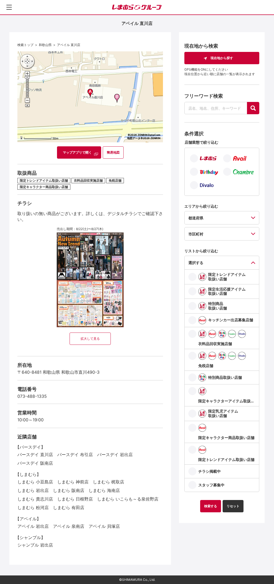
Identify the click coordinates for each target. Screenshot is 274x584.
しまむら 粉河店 (33, 507)
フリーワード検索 (203, 96)
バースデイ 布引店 (75, 454)
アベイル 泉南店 (68, 526)
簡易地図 (113, 152)
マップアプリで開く (77, 152)
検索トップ (25, 45)
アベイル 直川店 (68, 45)
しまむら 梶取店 (108, 481)
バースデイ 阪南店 (35, 463)
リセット (233, 506)
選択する (195, 262)
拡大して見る (90, 339)
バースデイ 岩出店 (115, 454)
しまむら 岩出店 (33, 490)
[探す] (253, 108)
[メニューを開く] (9, 7)
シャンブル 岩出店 (35, 545)
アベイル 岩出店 (33, 526)
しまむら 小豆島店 (35, 481)
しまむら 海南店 (104, 490)
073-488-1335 (32, 396)
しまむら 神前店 (73, 481)
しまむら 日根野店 (75, 499)
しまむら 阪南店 (68, 490)
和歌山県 (45, 45)
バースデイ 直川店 (35, 454)
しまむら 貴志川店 (35, 499)
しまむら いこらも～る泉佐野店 (127, 499)
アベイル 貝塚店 (104, 526)
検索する (210, 506)
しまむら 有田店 (68, 507)
